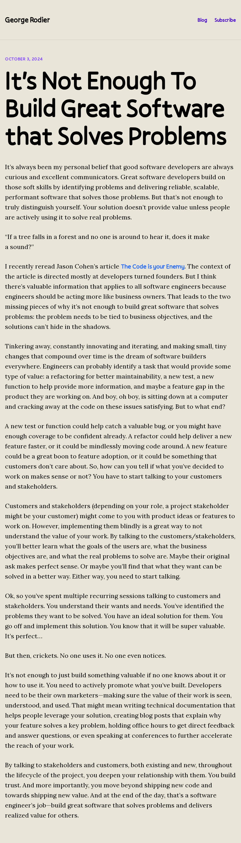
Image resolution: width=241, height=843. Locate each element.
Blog (202, 20)
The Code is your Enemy (153, 266)
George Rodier (27, 20)
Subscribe (225, 20)
